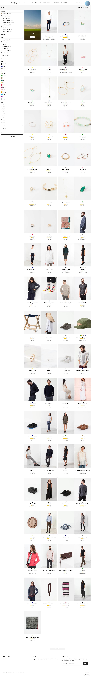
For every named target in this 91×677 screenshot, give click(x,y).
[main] (57, 330)
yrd (32, 37)
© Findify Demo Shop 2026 (9, 672)
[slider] (1, 134)
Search (5, 659)
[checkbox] (12, 16)
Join (85, 663)
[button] (86, 7)
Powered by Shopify (20, 672)
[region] (12, 327)
